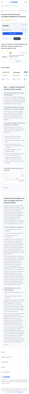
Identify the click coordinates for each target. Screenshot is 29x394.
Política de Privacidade (17, 392)
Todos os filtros (7, 38)
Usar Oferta (18, 61)
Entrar (26, 2)
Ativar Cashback (12, 33)
